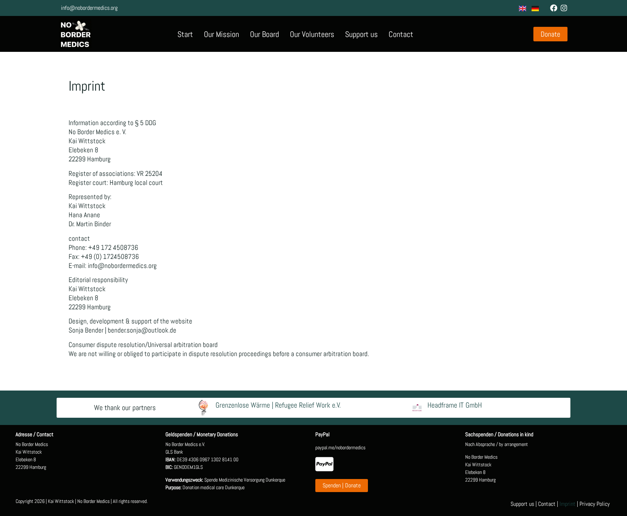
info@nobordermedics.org (89, 8)
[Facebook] (553, 8)
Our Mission (221, 34)
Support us (361, 34)
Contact (401, 34)
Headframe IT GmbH (454, 405)
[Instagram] (563, 8)
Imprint (567, 504)
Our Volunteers (312, 34)
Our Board (264, 34)
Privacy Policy (594, 504)
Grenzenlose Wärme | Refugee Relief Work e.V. (278, 405)
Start (185, 34)
